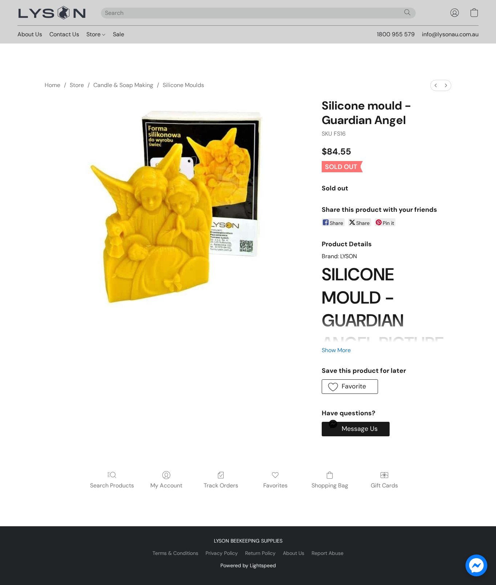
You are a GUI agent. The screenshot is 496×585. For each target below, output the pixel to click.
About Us (29, 34)
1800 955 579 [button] (396, 34)
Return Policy (260, 553)
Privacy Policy (222, 553)
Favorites (275, 485)
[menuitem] (436, 85)
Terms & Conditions (175, 553)
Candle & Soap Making (123, 85)
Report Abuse (327, 553)
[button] (51, 13)
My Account (166, 485)
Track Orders (221, 485)
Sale (118, 34)
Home (52, 85)
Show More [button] (336, 350)
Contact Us (64, 34)
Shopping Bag (330, 485)
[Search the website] (407, 12)
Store (94, 34)
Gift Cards (384, 485)
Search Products (112, 485)
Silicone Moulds (183, 85)
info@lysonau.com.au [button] (450, 34)
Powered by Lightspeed (248, 565)
